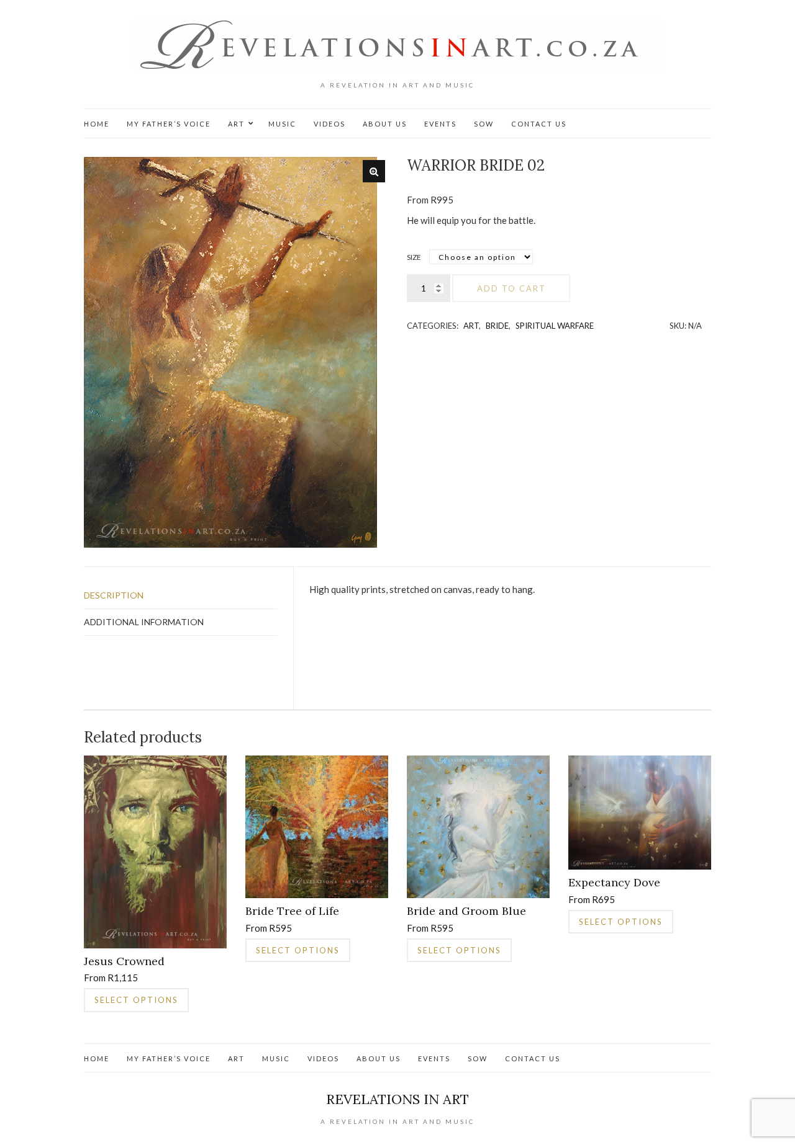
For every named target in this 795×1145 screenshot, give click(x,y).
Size (414, 257)
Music (282, 124)
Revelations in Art (397, 1099)
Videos (329, 124)
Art (236, 124)
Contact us (538, 124)
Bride (497, 326)
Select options (136, 1000)
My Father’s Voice (169, 124)
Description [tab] (113, 595)
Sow (484, 124)
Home (96, 124)
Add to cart (511, 288)
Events (440, 124)
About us (385, 124)
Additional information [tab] (144, 622)
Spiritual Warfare (555, 326)
